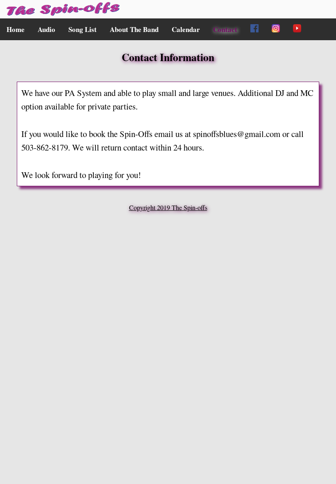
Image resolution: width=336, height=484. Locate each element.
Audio (46, 29)
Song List (82, 29)
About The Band (134, 29)
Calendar (186, 29)
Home (16, 29)
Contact (225, 29)
